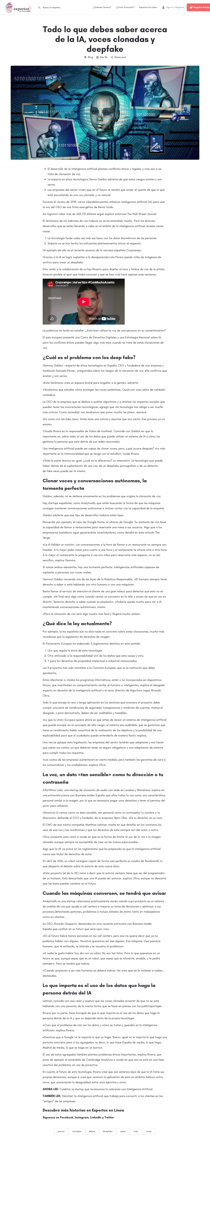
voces (149, 1131)
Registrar (179, 7)
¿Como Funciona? (125, 7)
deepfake (108, 1131)
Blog (90, 57)
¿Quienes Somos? (102, 7)
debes (92, 1131)
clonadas (76, 1131)
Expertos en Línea (148, 7)
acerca (61, 1131)
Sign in (169, 7)
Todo (136, 1131)
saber (123, 1131)
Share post (120, 57)
